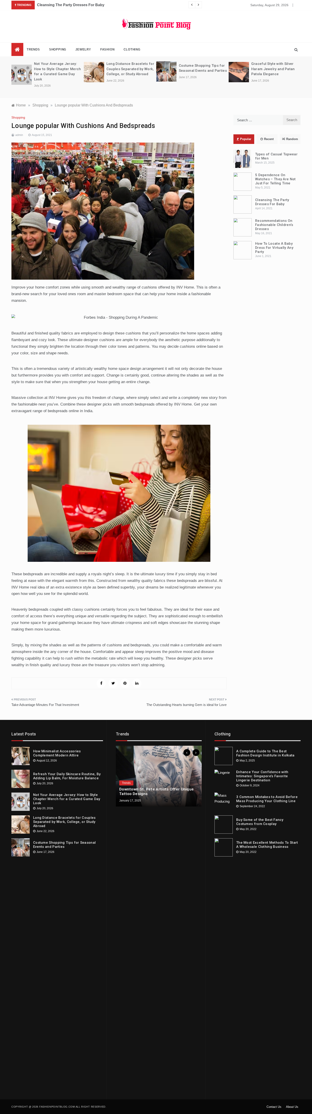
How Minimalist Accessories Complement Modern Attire (57, 753)
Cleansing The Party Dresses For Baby (70, 5)
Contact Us (274, 1107)
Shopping (57, 49)
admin (19, 135)
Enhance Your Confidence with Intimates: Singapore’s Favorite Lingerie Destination (262, 776)
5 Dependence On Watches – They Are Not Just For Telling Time (275, 179)
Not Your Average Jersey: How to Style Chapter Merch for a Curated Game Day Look (66, 799)
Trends (33, 49)
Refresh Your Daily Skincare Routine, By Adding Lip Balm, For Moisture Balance (67, 776)
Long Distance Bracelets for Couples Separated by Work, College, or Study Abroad (130, 69)
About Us (292, 1107)
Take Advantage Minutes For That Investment (45, 705)
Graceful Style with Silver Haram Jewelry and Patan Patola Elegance (273, 69)
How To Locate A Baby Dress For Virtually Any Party (274, 247)
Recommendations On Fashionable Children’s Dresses (274, 225)
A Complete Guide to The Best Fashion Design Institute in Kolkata (265, 753)
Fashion (107, 49)
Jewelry (83, 49)
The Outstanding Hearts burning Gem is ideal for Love (186, 705)
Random (292, 139)
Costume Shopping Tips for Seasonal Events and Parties (64, 845)
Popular (245, 139)
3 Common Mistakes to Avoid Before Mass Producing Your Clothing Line (267, 799)
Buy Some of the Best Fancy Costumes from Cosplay (259, 822)
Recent (269, 139)
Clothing (132, 49)
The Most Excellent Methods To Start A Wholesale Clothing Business (267, 845)
